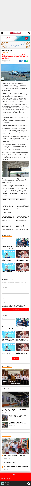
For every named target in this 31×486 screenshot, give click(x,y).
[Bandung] (15, 33)
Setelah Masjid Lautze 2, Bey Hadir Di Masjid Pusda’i (22, 207)
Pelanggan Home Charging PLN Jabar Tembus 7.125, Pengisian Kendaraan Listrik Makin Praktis (8, 221)
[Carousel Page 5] (19, 383)
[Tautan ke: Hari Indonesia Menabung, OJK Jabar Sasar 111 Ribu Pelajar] (15, 446)
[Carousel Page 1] (12, 383)
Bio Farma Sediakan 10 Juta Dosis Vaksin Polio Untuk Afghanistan (7, 207)
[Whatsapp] (27, 61)
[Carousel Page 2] (13, 383)
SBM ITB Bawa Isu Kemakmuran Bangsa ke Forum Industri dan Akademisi (16, 461)
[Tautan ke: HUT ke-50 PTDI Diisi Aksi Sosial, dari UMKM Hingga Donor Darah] (15, 377)
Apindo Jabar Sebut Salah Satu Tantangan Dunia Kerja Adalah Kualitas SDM (22, 247)
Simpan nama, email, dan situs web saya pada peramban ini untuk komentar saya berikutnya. (13, 306)
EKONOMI (4, 61)
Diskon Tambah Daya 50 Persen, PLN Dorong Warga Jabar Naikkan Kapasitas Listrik (22, 230)
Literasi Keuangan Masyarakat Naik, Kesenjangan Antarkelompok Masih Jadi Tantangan (16, 467)
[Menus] (2, 33)
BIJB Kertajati (15, 199)
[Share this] (20, 61)
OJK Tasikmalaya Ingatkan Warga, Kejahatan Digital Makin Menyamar (21, 226)
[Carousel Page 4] (17, 383)
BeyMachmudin (6, 199)
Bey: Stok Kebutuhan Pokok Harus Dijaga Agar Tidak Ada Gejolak (22, 259)
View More (15, 358)
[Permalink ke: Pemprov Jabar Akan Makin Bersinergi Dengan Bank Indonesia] (8, 241)
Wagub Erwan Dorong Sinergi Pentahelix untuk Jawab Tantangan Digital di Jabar (8, 230)
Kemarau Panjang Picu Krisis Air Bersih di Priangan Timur (7, 226)
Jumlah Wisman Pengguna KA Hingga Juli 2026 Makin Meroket (18, 416)
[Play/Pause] (28, 483)
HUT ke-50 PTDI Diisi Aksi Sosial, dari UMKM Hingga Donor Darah (15, 380)
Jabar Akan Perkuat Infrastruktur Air (7, 272)
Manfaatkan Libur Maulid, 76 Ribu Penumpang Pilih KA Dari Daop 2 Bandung (8, 217)
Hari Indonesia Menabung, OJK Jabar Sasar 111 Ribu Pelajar (22, 217)
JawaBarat (22, 199)
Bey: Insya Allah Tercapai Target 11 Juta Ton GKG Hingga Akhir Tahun (8, 259)
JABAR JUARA (5, 53)
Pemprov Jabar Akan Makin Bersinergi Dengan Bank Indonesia (8, 247)
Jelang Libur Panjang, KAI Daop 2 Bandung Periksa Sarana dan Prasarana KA (19, 423)
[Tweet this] (22, 61)
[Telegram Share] (25, 61)
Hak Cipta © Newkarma (6, 478)
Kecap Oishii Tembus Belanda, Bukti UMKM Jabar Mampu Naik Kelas (22, 221)
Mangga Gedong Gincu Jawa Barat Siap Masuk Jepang (21, 272)
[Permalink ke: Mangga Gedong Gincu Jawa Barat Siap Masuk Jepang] (22, 266)
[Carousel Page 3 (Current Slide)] (15, 383)
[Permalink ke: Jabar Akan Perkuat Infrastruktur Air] (8, 266)
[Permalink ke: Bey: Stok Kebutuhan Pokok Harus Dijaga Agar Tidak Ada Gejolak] (22, 254)
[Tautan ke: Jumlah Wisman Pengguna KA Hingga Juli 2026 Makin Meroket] (5, 417)
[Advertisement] (15, 15)
